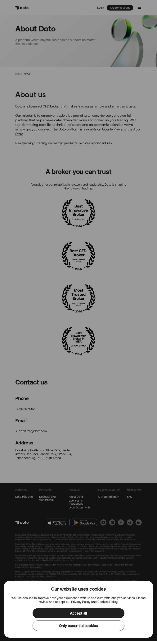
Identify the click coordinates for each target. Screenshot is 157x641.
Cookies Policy (107, 601)
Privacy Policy (80, 601)
